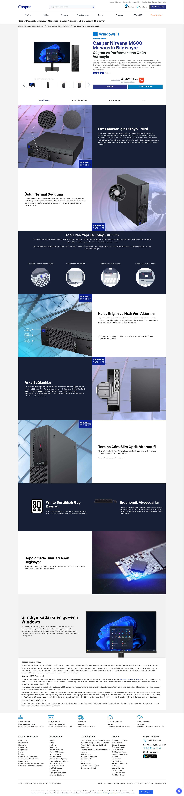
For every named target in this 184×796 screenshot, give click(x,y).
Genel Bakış (44, 100)
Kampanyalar (127, 2)
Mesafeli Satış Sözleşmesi (146, 783)
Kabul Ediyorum (146, 792)
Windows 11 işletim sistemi (129, 679)
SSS (143, 100)
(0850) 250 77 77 (154, 740)
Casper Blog (136, 2)
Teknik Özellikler (79, 100)
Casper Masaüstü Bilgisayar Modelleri (58, 26)
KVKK (100, 783)
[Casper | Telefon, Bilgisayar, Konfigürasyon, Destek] (32, 7)
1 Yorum (108, 73)
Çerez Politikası (107, 783)
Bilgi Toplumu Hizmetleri (129, 783)
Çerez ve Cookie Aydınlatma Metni (107, 793)
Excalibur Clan (146, 2)
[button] (23, 85)
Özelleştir (109, 87)
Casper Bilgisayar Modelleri (35, 26)
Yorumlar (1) (115, 100)
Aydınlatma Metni (160, 783)
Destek (154, 2)
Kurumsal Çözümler (115, 2)
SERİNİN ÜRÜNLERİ (145, 87)
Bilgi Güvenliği (117, 783)
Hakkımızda (162, 2)
